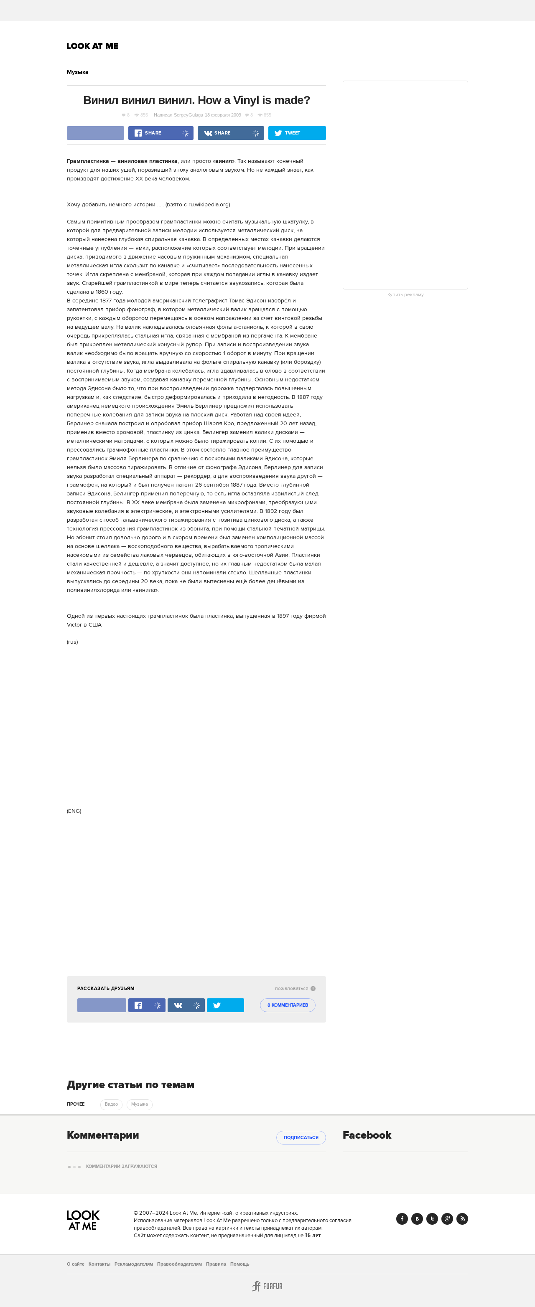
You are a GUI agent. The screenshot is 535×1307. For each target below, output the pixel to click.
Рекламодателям (134, 1263)
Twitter (432, 1219)
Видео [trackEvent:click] (111, 1104)
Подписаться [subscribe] (301, 1138)
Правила (216, 1263)
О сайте (75, 1263)
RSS (462, 1219)
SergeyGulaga (188, 114)
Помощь (240, 1263)
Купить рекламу (405, 294)
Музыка (78, 72)
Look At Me (92, 46)
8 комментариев (288, 1005)
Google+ (447, 1219)
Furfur (267, 1286)
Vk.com (417, 1219)
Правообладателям (179, 1263)
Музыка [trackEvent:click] (139, 1104)
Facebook (402, 1219)
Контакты (99, 1263)
